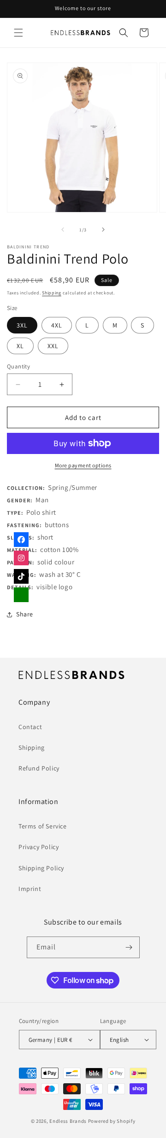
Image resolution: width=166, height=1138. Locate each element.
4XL (56, 325)
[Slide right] (103, 229)
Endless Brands (68, 1121)
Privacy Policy (38, 847)
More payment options (83, 465)
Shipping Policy (41, 868)
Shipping (51, 293)
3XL (22, 325)
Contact (30, 727)
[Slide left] (63, 229)
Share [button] (24, 614)
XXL (53, 346)
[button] (18, 33)
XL (20, 346)
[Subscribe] (129, 947)
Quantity (18, 366)
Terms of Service (42, 826)
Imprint (29, 889)
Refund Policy (38, 768)
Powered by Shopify (112, 1121)
